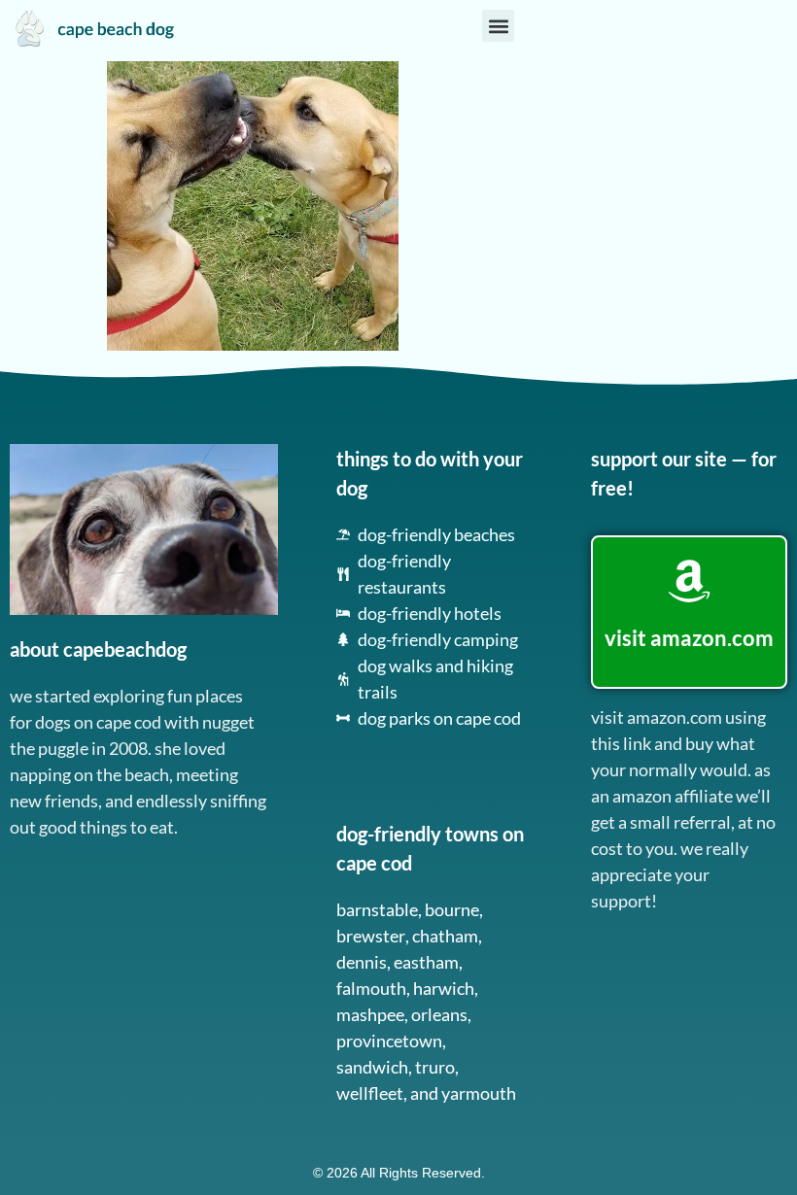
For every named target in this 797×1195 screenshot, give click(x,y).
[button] (498, 26)
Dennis (361, 962)
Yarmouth (478, 1093)
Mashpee (370, 1014)
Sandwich (372, 1066)
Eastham (426, 962)
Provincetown (389, 1040)
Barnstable (377, 909)
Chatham (445, 935)
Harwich (443, 988)
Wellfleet (369, 1093)
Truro (435, 1066)
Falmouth (371, 988)
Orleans (439, 1014)
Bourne (452, 909)
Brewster (370, 935)
